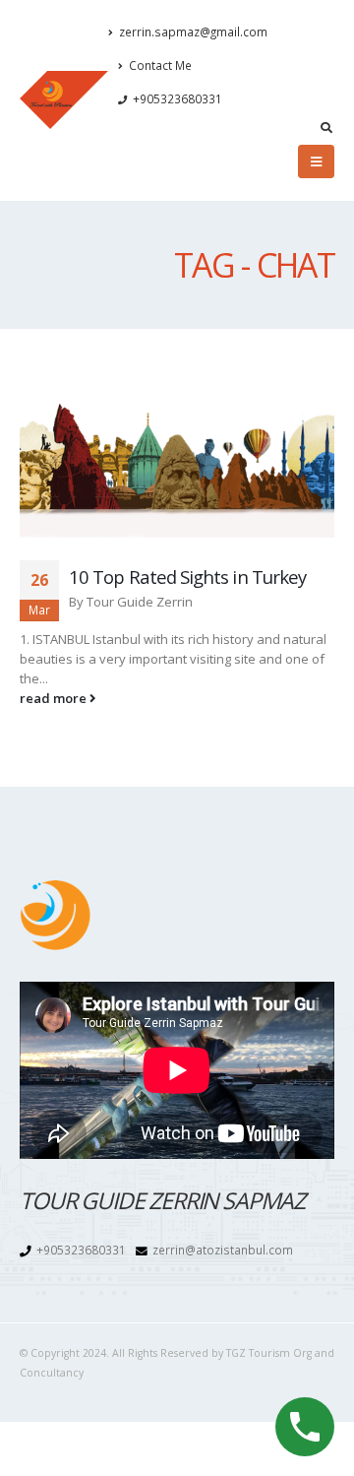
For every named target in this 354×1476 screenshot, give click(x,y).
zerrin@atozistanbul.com (222, 1249)
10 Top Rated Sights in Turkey (187, 576)
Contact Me (160, 65)
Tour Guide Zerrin (140, 601)
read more (54, 698)
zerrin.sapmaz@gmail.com (193, 31)
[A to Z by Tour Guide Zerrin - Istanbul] (64, 100)
